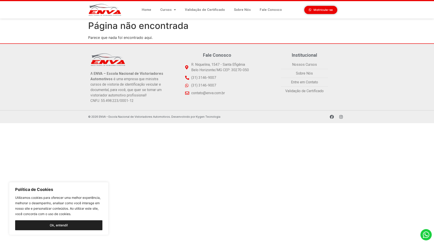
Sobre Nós (242, 10)
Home (146, 10)
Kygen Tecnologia (208, 116)
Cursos (166, 10)
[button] (320, 10)
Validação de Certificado (205, 10)
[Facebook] (332, 117)
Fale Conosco (271, 10)
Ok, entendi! (59, 225)
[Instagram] (341, 117)
